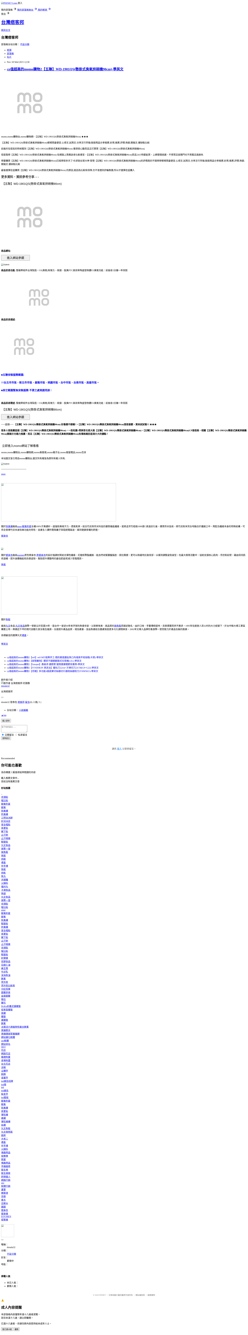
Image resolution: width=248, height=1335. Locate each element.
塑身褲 (4, 1213)
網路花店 (5, 1053)
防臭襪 (4, 814)
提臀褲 (4, 1220)
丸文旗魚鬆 (7, 1132)
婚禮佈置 (5, 1057)
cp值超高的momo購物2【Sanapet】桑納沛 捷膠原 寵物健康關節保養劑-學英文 (46, 664)
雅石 (3, 999)
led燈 (3, 1084)
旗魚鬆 (117, 626)
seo (2, 1183)
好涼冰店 (5, 821)
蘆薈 (3, 1189)
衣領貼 (4, 797)
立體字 (4, 1071)
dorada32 (5, 686)
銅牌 (3, 1074)
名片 (9, 57)
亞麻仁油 (5, 965)
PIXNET (102, 1295)
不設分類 (24, 44)
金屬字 (4, 1077)
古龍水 (4, 1203)
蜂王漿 (4, 968)
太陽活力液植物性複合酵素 (15, 1027)
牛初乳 (4, 972)
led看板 (4, 1097)
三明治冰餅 (7, 818)
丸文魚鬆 (5, 1128)
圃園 (3, 1207)
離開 (16, 1329)
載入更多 (6, 721)
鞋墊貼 (4, 842)
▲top (3, 715)
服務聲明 (151, 1295)
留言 (27, 702)
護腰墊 (4, 1020)
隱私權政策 (140, 1295)
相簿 (9, 50)
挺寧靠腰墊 (7, 1009)
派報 (3, 1067)
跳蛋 (3, 1159)
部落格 (10, 53)
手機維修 (5, 1166)
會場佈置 (5, 1060)
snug (3, 474)
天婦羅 (4, 880)
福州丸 (4, 886)
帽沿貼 (4, 800)
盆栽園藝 (5, 996)
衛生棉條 (5, 1173)
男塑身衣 (41, 555)
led (2, 1087)
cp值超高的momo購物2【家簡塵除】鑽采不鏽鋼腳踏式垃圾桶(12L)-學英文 (44, 661)
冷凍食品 (5, 890)
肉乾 (3, 873)
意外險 (4, 982)
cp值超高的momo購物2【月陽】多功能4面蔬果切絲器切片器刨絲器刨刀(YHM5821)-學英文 (52, 671)
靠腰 (3, 1013)
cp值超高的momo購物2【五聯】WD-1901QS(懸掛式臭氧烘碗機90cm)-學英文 (65, 69)
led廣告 (4, 1090)
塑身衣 (4, 536)
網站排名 (5, 1044)
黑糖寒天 (5, 1030)
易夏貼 (4, 828)
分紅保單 (5, 989)
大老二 (4, 1139)
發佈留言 (6, 738)
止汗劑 (4, 835)
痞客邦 (21, 702)
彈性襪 (4, 1115)
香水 (3, 1200)
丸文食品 (20, 626)
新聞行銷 (5, 1186)
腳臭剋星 (26, 526)
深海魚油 (5, 975)
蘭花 (3, 1003)
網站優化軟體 (8, 1037)
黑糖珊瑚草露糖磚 (10, 1034)
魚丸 (3, 876)
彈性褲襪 (5, 1121)
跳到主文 (5, 30)
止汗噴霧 (5, 838)
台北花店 (5, 1064)
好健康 (4, 958)
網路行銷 (5, 1180)
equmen (20, 555)
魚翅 (3, 893)
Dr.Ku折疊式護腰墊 (11, 1006)
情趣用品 (5, 1152)
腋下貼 (4, 831)
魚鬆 (3, 564)
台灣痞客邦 (12, 22)
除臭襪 (9, 526)
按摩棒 (4, 1156)
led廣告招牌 (7, 1081)
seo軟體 (5, 1040)
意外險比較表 (8, 985)
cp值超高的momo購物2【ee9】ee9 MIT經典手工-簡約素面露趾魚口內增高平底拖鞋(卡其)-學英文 (55, 657)
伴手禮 (4, 866)
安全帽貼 (5, 824)
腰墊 (3, 1016)
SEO (3, 1047)
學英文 (4, 644)
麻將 (3, 1135)
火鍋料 (4, 883)
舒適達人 (5, 1176)
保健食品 (5, 961)
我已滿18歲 (7, 1329)
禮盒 (24, 635)
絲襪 (3, 1125)
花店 (3, 1050)
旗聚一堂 (5, 849)
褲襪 (3, 1118)
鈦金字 (4, 1094)
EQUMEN (6, 1216)
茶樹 (3, 1196)
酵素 (3, 979)
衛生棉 (4, 1170)
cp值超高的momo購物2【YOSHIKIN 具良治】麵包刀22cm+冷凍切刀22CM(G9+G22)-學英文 (53, 667)
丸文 (8, 626)
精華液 (4, 1193)
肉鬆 (3, 859)
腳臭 (3, 807)
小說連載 (23, 710)
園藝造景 (5, 992)
